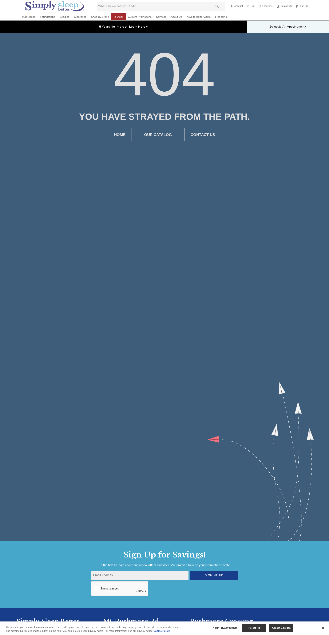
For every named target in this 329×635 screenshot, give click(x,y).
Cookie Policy (161, 630)
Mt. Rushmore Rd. (131, 621)
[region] (164, 628)
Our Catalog (158, 135)
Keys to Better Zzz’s (199, 16)
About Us (176, 16)
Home (119, 135)
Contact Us (203, 135)
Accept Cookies (281, 627)
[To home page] (55, 6)
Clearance (80, 16)
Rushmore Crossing (221, 621)
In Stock (118, 16)
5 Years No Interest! (123, 27)
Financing (221, 16)
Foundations (47, 16)
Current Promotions (140, 16)
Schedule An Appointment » (288, 27)
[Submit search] (217, 6)
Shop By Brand (100, 16)
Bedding (64, 16)
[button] (231, 6)
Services (161, 16)
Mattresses (28, 16)
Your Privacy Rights (225, 627)
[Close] (323, 628)
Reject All (254, 627)
